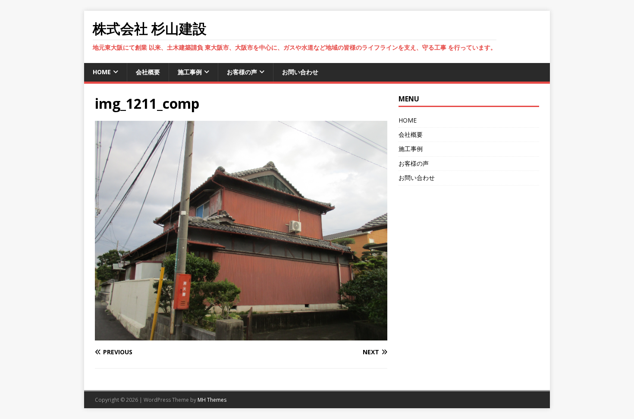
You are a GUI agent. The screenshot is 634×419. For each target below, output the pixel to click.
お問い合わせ (300, 72)
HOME (102, 72)
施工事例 (190, 72)
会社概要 (148, 72)
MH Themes (212, 399)
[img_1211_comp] (241, 335)
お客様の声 (242, 72)
